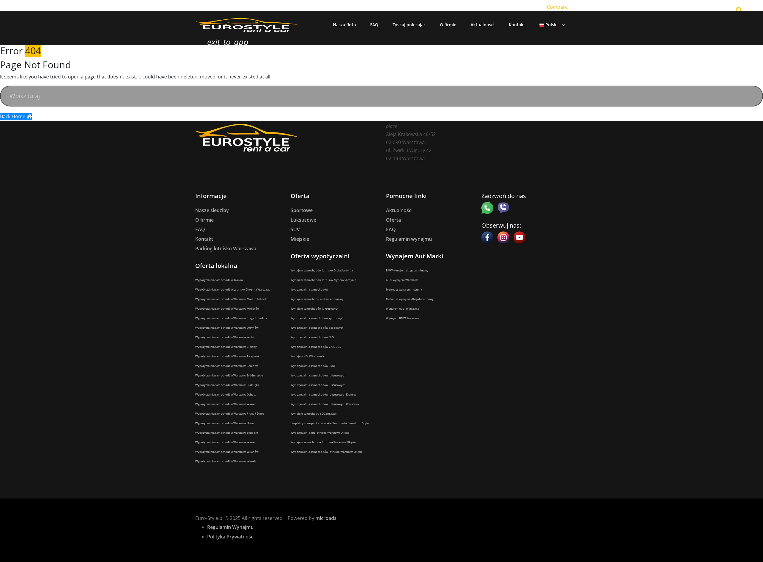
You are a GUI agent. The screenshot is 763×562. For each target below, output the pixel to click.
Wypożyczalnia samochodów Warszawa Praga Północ (229, 414)
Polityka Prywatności (231, 536)
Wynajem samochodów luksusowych (315, 309)
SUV (295, 229)
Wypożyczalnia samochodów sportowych (317, 318)
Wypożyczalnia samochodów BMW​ (313, 366)
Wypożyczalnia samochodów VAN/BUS (316, 347)
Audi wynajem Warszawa (402, 280)
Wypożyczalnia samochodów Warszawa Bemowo (226, 366)
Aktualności (399, 210)
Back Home (13, 116)
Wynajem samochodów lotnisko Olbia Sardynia (322, 270)
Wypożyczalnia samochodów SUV (312, 337)
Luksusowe (303, 220)
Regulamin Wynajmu (230, 527)
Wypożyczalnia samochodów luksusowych (318, 375)
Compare (557, 7)
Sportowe (302, 210)
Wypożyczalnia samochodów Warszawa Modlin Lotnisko (232, 299)
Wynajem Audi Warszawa (402, 309)
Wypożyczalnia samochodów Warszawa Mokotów (227, 309)
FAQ (200, 229)
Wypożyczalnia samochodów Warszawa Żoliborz (226, 433)
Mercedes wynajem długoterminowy (410, 299)
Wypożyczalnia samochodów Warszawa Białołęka (227, 385)
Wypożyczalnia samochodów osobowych (317, 328)
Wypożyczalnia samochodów (309, 289)
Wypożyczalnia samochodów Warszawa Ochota (225, 394)
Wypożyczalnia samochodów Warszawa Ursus (224, 423)
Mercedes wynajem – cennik (404, 289)
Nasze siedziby (212, 210)
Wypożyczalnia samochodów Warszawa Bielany (226, 347)
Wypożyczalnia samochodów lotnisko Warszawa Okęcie (326, 452)
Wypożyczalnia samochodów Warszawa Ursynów (226, 328)
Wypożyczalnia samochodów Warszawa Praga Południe (231, 318)
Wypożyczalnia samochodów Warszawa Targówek (227, 356)
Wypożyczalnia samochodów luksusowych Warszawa (325, 404)
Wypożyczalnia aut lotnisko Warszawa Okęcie (320, 433)
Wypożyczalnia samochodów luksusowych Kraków (323, 394)
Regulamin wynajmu (409, 239)
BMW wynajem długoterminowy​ (407, 270)
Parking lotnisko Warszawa (225, 248)
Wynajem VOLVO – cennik (307, 356)
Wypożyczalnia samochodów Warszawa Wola (224, 337)
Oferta (393, 220)
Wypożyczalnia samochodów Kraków (219, 280)
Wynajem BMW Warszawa (402, 318)
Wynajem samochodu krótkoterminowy (317, 299)
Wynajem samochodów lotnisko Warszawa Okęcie (323, 442)
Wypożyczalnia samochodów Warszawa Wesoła (225, 461)
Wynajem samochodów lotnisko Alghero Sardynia (323, 280)
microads (325, 518)
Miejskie (300, 239)
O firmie (204, 220)
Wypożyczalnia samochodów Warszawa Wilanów (226, 452)
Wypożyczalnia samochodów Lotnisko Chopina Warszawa (232, 289)
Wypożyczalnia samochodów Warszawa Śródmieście (229, 375)
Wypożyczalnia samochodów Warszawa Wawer (225, 404)
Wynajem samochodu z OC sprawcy (313, 414)
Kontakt (204, 239)
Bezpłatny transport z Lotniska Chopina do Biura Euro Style (330, 423)
